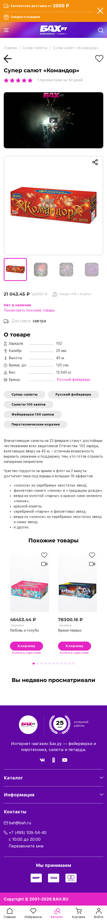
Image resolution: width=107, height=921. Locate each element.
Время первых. (70, 630)
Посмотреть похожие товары (29, 310)
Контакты (15, 811)
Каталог (13, 777)
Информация (19, 794)
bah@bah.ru (20, 823)
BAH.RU (60, 899)
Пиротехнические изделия (35, 424)
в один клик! (26, 653)
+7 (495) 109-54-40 (28, 832)
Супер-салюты (24, 394)
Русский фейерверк (73, 394)
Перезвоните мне (26, 846)
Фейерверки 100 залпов (32, 414)
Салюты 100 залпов (28, 404)
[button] (11, 205)
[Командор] (53, 206)
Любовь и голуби (24, 630)
